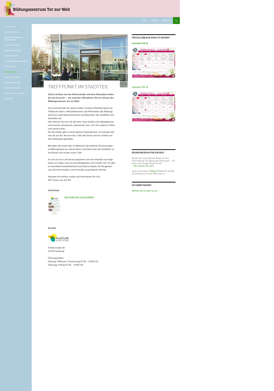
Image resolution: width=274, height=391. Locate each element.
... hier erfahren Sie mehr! (143, 166)
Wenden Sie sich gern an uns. (145, 191)
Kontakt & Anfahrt (12, 77)
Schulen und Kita (11, 32)
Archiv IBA (8, 99)
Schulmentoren (11, 56)
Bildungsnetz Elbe (12, 83)
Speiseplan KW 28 (140, 87)
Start (144, 20)
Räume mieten (10, 66)
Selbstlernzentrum (12, 50)
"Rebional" (153, 171)
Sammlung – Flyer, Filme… (15, 93)
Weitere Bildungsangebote (15, 61)
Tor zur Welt (10, 27)
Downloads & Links (12, 88)
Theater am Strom (12, 45)
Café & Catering (11, 72)
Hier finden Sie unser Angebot (79, 197)
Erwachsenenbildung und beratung (13, 38)
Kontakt (154, 20)
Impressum (166, 20)
